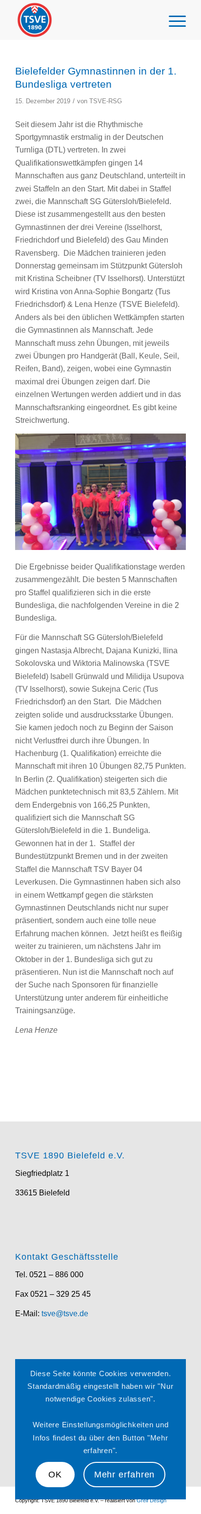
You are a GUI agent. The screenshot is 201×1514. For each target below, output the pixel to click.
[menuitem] (172, 19)
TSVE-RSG (105, 101)
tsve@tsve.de (64, 1313)
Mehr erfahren (124, 1474)
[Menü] (172, 19)
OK (55, 1474)
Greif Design (151, 1500)
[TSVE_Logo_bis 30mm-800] (83, 19)
